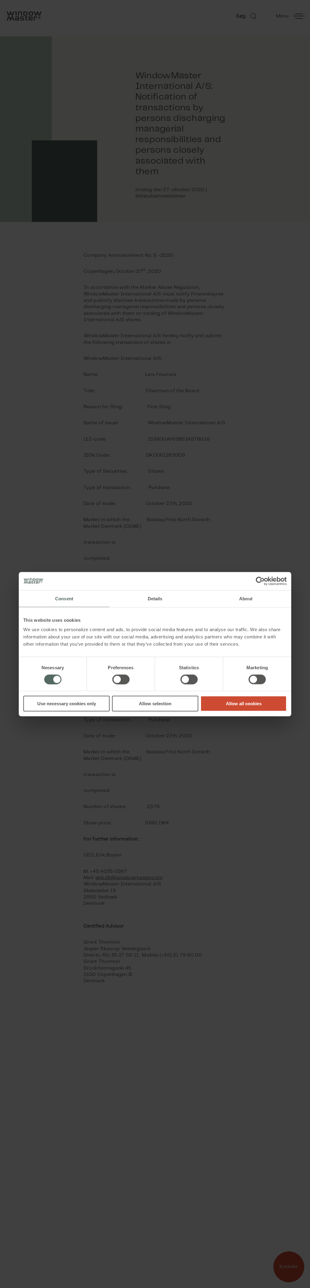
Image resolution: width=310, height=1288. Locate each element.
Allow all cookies (244, 703)
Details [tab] (155, 598)
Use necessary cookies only (66, 703)
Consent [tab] (64, 598)
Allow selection (155, 703)
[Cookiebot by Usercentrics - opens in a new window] (260, 580)
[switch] (121, 679)
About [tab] (245, 598)
